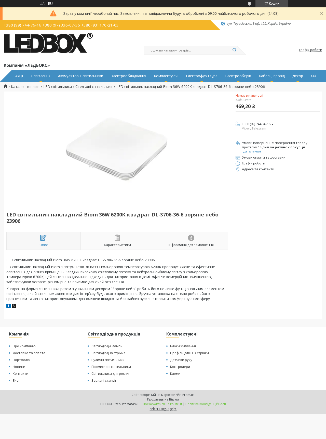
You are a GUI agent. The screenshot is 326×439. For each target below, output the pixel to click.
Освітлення (40, 76)
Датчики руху (181, 359)
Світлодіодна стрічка (108, 353)
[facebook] (8, 306)
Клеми (175, 373)
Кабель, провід (272, 76)
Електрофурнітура (202, 76)
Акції (19, 76)
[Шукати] (234, 50)
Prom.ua (188, 395)
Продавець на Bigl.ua (163, 399)
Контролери (180, 366)
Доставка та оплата (29, 353)
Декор (297, 76)
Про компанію (24, 346)
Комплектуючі (166, 76)
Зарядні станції (103, 380)
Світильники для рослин (110, 373)
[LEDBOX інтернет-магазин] (48, 45)
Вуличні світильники (108, 359)
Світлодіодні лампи (107, 346)
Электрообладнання (128, 76)
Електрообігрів (238, 76)
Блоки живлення (183, 346)
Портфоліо (21, 359)
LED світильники (57, 86)
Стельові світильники (94, 86)
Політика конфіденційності (205, 404)
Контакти (20, 373)
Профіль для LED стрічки (189, 353)
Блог (16, 380)
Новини (19, 366)
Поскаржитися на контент (162, 404)
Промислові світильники (111, 366)
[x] (14, 306)
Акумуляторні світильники (80, 76)
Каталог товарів (25, 86)
